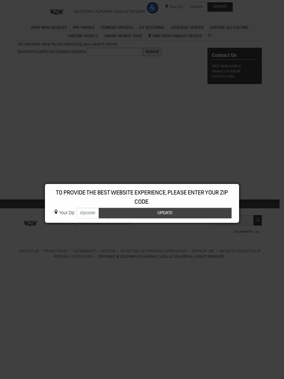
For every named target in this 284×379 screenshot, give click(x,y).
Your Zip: (67, 213)
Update (165, 213)
